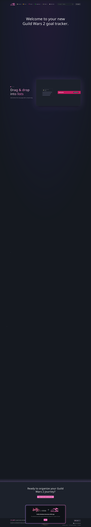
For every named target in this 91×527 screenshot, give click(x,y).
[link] (19, 4)
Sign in (78, 4)
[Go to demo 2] (11, 283)
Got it (45, 519)
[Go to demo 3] (12, 283)
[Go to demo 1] (10, 283)
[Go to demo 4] (13, 283)
